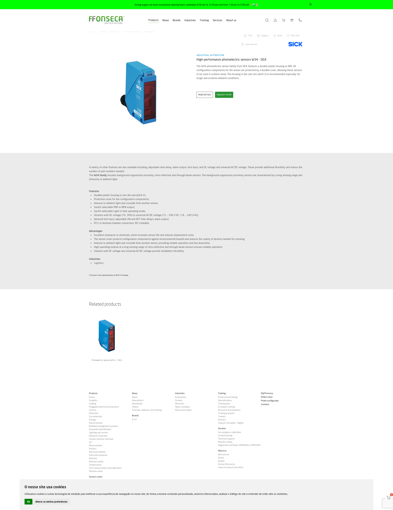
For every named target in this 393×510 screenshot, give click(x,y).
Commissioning (225, 435)
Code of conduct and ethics (230, 467)
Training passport (226, 413)
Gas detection (95, 416)
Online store (266, 397)
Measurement (95, 445)
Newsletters (138, 400)
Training (204, 20)
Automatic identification (100, 429)
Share (279, 35)
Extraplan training (226, 407)
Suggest (264, 35)
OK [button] (28, 501)
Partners (222, 419)
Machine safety (96, 461)
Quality (221, 461)
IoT (90, 442)
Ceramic (178, 400)
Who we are (223, 454)
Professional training (227, 397)
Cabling (92, 403)
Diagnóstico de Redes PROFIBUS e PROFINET (239, 445)
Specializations (225, 400)
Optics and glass (182, 407)
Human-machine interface (101, 439)
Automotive (180, 397)
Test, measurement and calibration (105, 468)
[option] (141, 92)
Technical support (226, 438)
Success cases (96, 477)
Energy (92, 419)
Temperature (95, 465)
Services (217, 20)
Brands (177, 20)
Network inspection (98, 436)
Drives (92, 397)
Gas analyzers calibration (229, 432)
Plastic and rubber (183, 410)
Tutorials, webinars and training (147, 410)
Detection (93, 413)
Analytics (93, 400)
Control (92, 410)
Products (153, 20)
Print (250, 35)
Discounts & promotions (229, 410)
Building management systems (103, 426)
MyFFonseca (267, 393)
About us (231, 20)
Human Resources (226, 464)
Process (93, 448)
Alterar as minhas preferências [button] (51, 501)
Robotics (93, 458)
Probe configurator (270, 401)
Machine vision (96, 471)
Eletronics (179, 403)
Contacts (265, 404)
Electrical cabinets (97, 452)
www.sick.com (251, 44)
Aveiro (221, 457)
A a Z (134, 419)
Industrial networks (98, 455)
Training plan (224, 403)
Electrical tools (96, 423)
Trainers (222, 416)
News (165, 20)
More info (295, 35)
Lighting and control (98, 432)
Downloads (137, 403)
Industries (190, 20)
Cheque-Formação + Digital (230, 423)
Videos (135, 407)
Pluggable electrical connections (104, 407)
